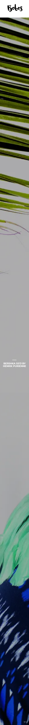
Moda (14, 360)
